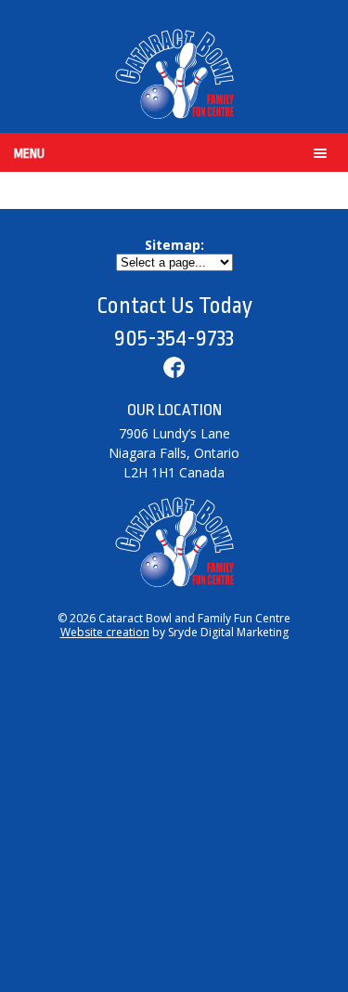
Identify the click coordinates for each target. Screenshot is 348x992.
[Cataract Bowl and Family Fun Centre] (174, 76)
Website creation (104, 632)
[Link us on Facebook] (174, 371)
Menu (29, 153)
